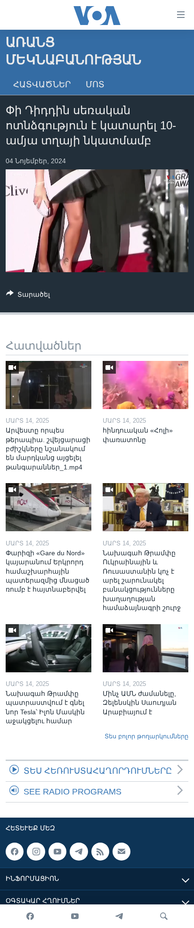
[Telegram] (119, 916)
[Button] (28, 296)
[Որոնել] (164, 916)
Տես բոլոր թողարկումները (146, 736)
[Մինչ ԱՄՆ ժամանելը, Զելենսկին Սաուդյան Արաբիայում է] (145, 648)
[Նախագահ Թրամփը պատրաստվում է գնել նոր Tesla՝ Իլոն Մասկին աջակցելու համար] (48, 648)
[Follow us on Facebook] (15, 852)
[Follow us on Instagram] (36, 852)
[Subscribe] (121, 852)
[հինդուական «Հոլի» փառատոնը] (145, 385)
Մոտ (95, 84)
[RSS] (100, 852)
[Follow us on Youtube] (57, 852)
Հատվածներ (42, 84)
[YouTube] (75, 916)
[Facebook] (30, 916)
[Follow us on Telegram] (79, 852)
